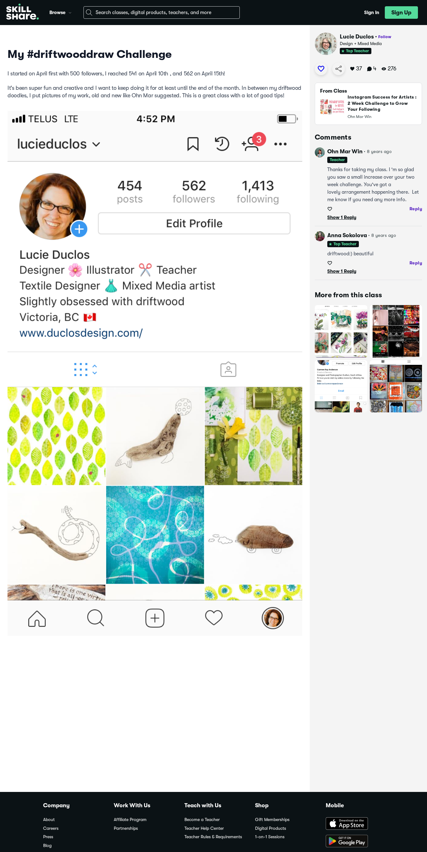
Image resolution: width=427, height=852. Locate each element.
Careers (50, 828)
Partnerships (126, 828)
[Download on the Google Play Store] (355, 842)
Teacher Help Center (204, 828)
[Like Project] (321, 69)
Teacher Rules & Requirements (213, 836)
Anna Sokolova (347, 235)
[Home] (22, 12)
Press (48, 836)
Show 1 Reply (341, 217)
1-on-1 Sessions (269, 836)
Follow (384, 36)
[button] (70, 11)
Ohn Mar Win (345, 151)
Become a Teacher (202, 819)
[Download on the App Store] (355, 824)
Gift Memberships (272, 819)
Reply (415, 208)
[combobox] (161, 12)
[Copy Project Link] (338, 69)
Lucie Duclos (357, 36)
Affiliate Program (130, 819)
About (49, 819)
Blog (47, 845)
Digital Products (270, 828)
